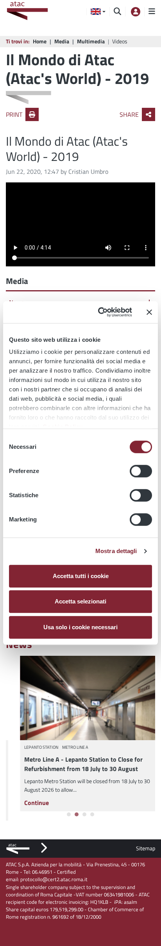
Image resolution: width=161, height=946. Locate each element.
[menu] (149, 11)
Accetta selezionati (80, 601)
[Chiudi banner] (149, 312)
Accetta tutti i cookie (81, 576)
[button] (98, 11)
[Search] (117, 11)
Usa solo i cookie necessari (80, 627)
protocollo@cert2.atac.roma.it (54, 879)
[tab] (69, 814)
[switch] (141, 471)
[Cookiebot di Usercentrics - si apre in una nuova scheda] (99, 312)
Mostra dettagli (116, 551)
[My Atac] (134, 11)
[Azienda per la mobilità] (29, 11)
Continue (22, 802)
